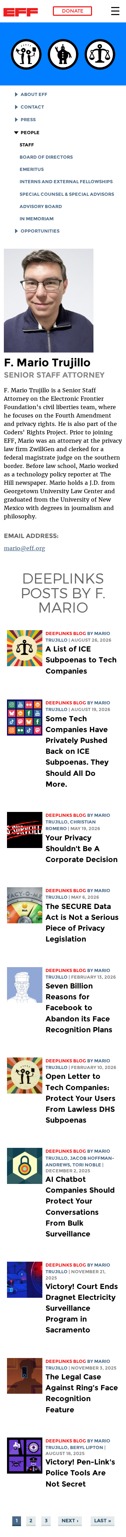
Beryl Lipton (86, 1447)
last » (102, 1520)
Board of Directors (46, 157)
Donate (72, 11)
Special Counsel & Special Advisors (67, 194)
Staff (27, 144)
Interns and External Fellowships (66, 181)
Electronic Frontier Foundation (23, 12)
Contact (32, 107)
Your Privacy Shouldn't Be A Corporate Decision (82, 848)
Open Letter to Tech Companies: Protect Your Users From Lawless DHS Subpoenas (80, 1098)
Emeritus (32, 169)
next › (70, 1520)
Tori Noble (86, 1164)
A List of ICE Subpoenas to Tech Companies (81, 660)
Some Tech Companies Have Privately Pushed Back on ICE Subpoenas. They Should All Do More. (77, 751)
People (30, 132)
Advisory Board (41, 206)
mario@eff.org (24, 548)
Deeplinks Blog (66, 633)
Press (28, 119)
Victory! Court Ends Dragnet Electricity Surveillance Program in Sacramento (82, 1308)
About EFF (34, 94)
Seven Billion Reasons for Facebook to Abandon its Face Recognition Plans (79, 1007)
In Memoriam (37, 218)
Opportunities (40, 231)
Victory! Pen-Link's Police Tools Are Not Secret (80, 1472)
